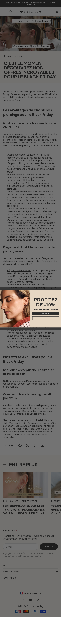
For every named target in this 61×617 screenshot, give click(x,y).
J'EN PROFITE (46, 313)
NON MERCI (46, 317)
